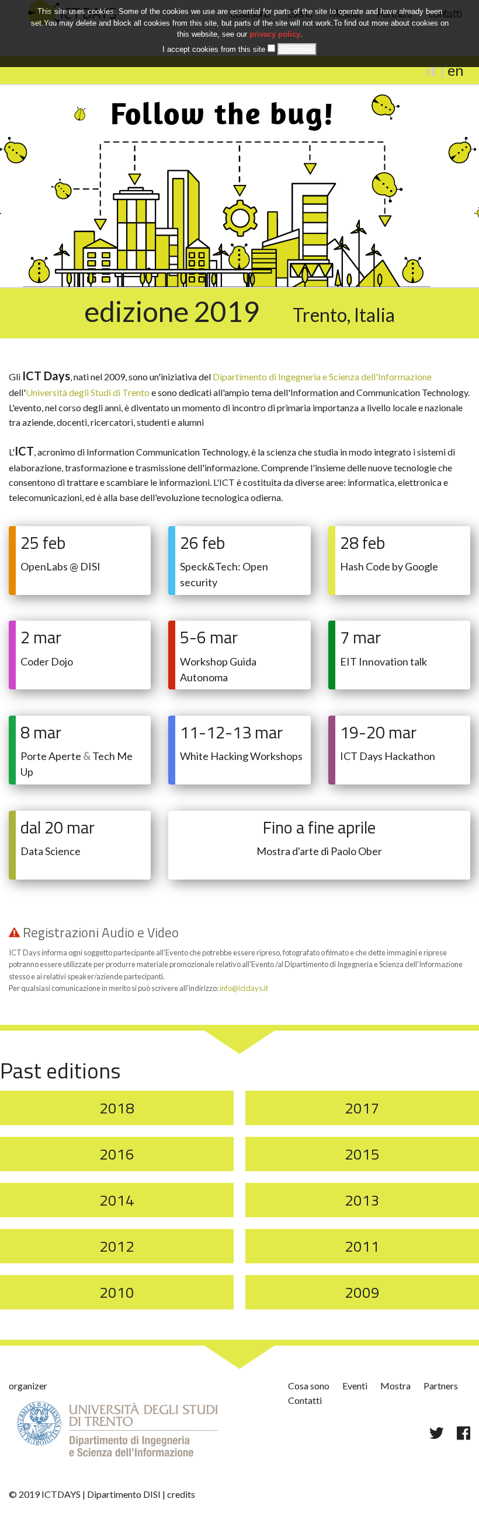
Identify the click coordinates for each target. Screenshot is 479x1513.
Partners (441, 1385)
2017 (362, 1108)
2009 (362, 1292)
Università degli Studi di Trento (88, 392)
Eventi (354, 1385)
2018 (116, 1108)
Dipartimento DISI (124, 1494)
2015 (362, 1154)
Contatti (305, 1400)
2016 (116, 1154)
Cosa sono (308, 1385)
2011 (362, 1246)
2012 (116, 1246)
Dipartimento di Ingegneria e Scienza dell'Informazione (322, 376)
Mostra (395, 1385)
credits (181, 1494)
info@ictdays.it (244, 988)
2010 (116, 1292)
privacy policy (274, 34)
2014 (116, 1200)
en (455, 70)
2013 (362, 1200)
